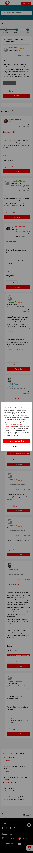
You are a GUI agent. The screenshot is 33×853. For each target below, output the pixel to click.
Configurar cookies (16, 446)
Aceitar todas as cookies (16, 441)
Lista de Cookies (9, 426)
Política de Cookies (17, 424)
